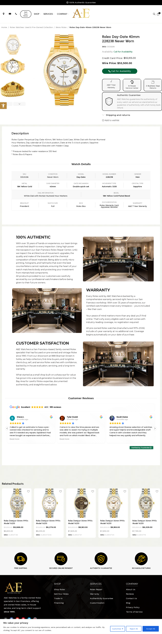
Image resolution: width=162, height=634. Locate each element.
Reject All (134, 629)
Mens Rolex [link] (61, 27)
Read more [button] (14, 439)
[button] (19, 104)
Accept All (150, 629)
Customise (116, 629)
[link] (3, 105)
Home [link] (4, 27)
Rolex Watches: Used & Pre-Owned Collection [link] (31, 27)
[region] (81, 626)
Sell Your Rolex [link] (25, 14)
